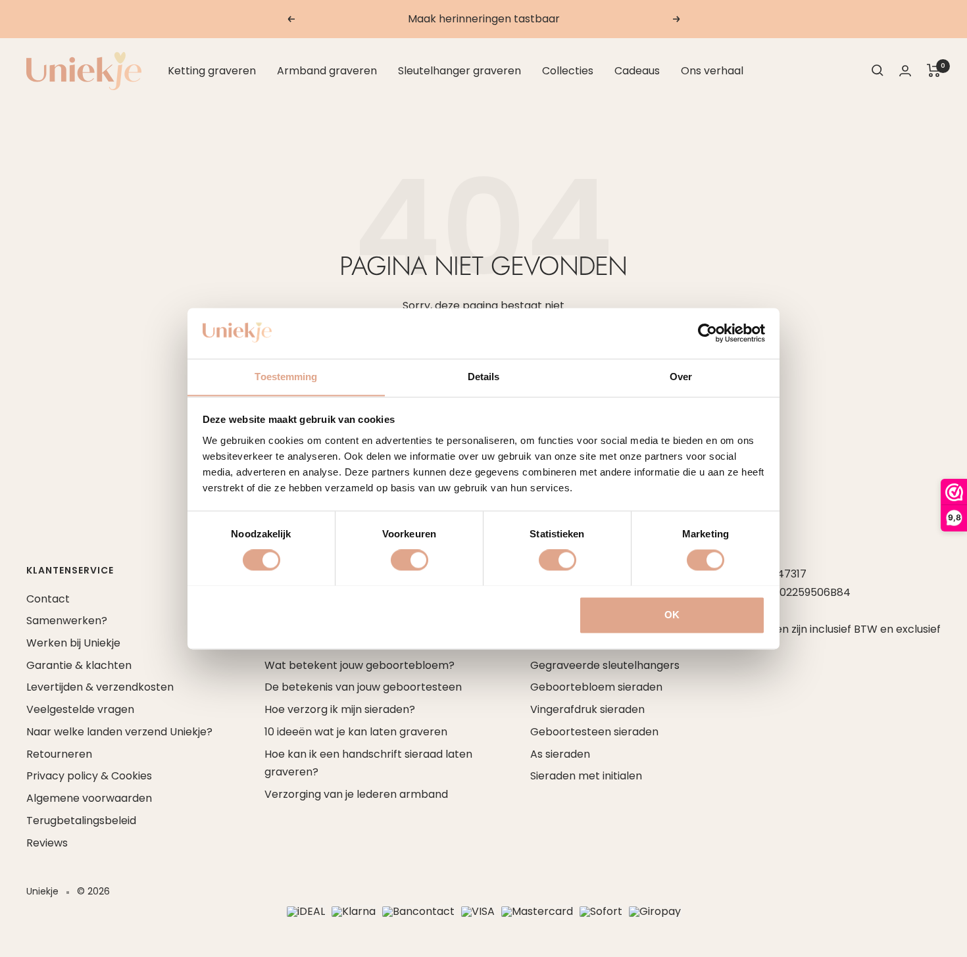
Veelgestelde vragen (80, 709)
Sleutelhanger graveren (459, 70)
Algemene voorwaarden (89, 798)
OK (672, 614)
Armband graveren (327, 70)
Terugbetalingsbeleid (81, 820)
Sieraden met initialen (586, 775)
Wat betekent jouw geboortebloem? (359, 665)
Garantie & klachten (79, 665)
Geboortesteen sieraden (594, 731)
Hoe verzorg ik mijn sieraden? (339, 709)
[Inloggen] (905, 70)
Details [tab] (484, 376)
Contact (48, 598)
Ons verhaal (712, 70)
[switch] (409, 559)
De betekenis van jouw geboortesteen (363, 687)
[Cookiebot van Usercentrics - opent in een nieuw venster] (707, 333)
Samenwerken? (66, 620)
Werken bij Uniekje (73, 642)
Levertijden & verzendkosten (100, 687)
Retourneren (59, 754)
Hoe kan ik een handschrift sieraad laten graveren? (368, 763)
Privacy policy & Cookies (89, 775)
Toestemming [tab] (286, 376)
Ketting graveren (212, 70)
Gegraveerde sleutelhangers (605, 665)
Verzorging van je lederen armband (356, 794)
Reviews (47, 842)
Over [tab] (681, 376)
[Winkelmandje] (934, 70)
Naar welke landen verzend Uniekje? (119, 731)
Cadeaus (637, 70)
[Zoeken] (877, 70)
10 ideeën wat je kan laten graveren (355, 731)
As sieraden (560, 754)
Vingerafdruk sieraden (587, 709)
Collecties (567, 70)
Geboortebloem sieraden (596, 687)
